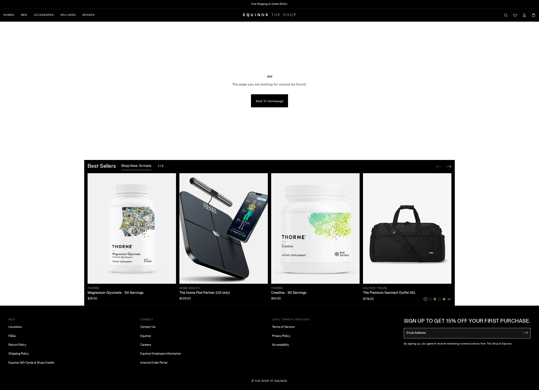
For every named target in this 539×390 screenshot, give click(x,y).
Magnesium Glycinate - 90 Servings (115, 293)
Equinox (145, 336)
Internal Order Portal (153, 363)
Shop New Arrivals (136, 166)
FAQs (12, 336)
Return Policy (17, 345)
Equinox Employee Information (160, 354)
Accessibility (280, 345)
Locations (15, 327)
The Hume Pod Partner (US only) (204, 293)
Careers (145, 345)
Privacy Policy (281, 336)
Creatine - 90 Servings (288, 293)
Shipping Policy (18, 354)
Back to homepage (269, 101)
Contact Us (147, 327)
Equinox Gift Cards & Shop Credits (31, 363)
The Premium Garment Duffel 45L (389, 293)
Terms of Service (283, 327)
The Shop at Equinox (271, 381)
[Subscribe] (525, 332)
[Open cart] (533, 15)
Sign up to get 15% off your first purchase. (467, 321)
